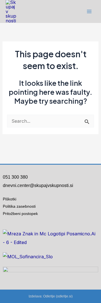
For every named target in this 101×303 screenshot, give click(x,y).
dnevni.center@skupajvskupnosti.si (38, 185)
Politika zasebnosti (19, 206)
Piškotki (9, 199)
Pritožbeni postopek (22, 213)
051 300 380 (15, 177)
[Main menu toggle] (89, 11)
